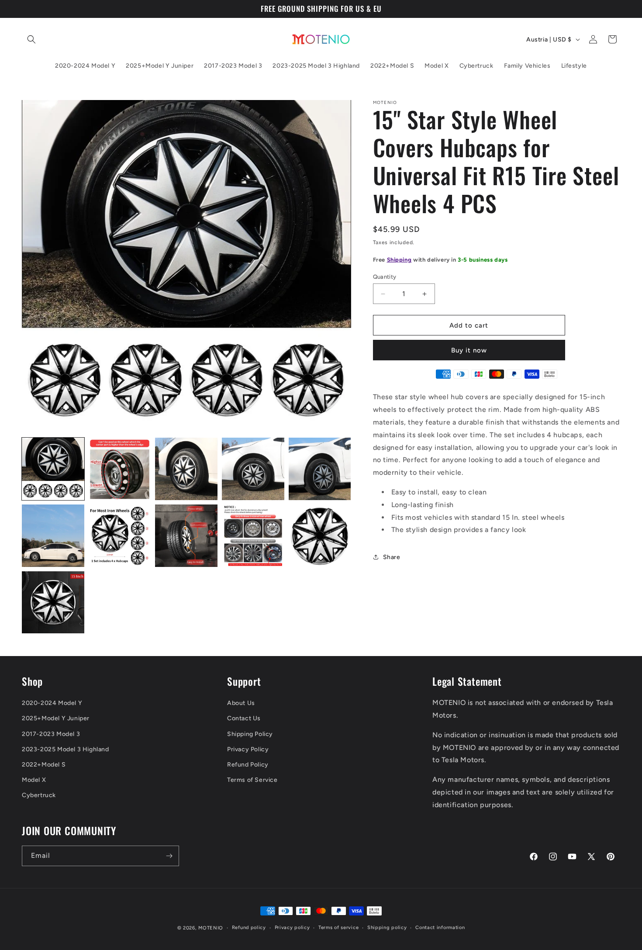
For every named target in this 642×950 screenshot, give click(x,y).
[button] (31, 39)
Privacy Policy (248, 749)
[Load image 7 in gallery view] (120, 535)
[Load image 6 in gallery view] (53, 535)
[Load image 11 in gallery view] (53, 602)
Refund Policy (248, 764)
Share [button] (391, 557)
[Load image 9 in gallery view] (253, 535)
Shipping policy (387, 927)
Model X (34, 780)
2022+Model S (44, 764)
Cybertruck (39, 795)
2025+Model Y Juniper (56, 718)
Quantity (385, 276)
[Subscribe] (169, 856)
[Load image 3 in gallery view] (186, 469)
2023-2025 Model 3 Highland (65, 749)
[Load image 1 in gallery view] (53, 469)
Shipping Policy (250, 734)
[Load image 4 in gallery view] (253, 469)
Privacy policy (292, 927)
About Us (241, 703)
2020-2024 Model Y (52, 703)
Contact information (440, 927)
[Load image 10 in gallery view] (320, 535)
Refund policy (249, 927)
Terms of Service (252, 780)
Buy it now (469, 350)
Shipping (399, 259)
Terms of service (338, 927)
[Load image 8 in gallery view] (186, 535)
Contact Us (244, 718)
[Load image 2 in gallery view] (120, 469)
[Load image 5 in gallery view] (320, 469)
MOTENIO (210, 928)
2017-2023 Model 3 (51, 734)
